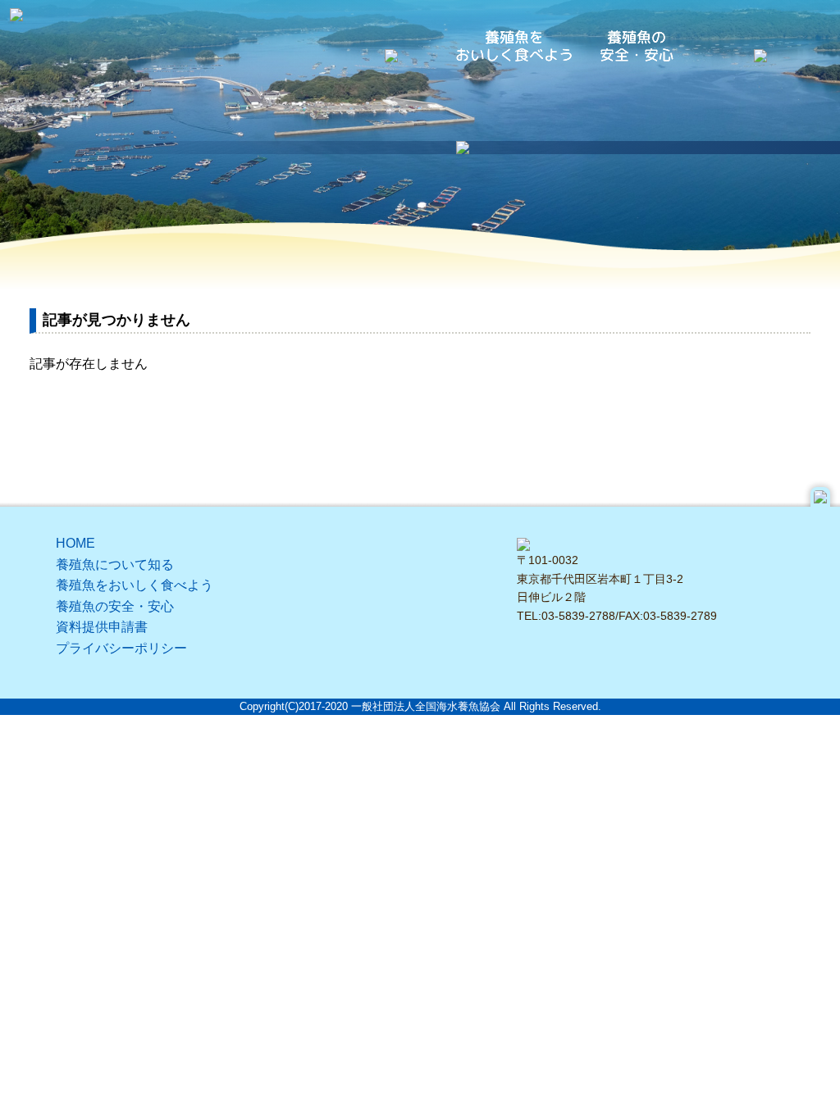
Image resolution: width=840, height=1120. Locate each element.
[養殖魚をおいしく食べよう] (514, 45)
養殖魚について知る (115, 564)
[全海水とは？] (760, 51)
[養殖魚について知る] (391, 51)
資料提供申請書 (102, 627)
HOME (75, 543)
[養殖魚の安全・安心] (637, 45)
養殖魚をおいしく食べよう (134, 585)
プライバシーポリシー (121, 648)
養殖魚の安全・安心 (115, 606)
